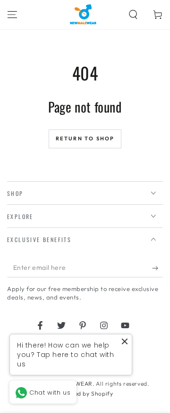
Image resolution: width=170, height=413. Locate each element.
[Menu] (12, 15)
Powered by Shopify (85, 393)
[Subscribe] (157, 268)
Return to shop (85, 138)
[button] (133, 15)
